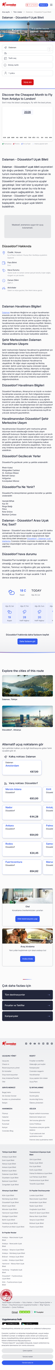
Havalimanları (35, 1075)
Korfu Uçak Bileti (36, 1170)
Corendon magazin (37, 1071)
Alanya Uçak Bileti (9, 1164)
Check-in (43, 5)
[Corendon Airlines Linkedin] (43, 1044)
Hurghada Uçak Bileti (37, 1209)
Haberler (5, 1117)
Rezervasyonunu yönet (10, 1068)
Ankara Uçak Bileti (9, 1167)
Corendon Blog (7, 1131)
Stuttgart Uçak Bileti (9, 1216)
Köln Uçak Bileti (8, 1195)
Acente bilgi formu (36, 1099)
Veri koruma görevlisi (37, 1120)
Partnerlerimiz (35, 1092)
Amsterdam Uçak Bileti (38, 1202)
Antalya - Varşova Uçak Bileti (13, 1250)
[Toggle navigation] (51, 5)
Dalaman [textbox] (12, 48)
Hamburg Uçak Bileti (9, 1223)
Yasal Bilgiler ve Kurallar (11, 1302)
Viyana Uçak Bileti (36, 1227)
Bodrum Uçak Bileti (9, 1171)
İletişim (4, 1103)
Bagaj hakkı (6, 1092)
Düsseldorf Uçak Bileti (10, 1202)
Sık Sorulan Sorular (9, 1096)
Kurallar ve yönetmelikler (11, 1099)
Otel (3, 1081)
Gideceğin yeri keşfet (37, 1064)
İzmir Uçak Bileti (8, 1160)
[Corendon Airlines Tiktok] (47, 1044)
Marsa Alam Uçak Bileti (38, 1216)
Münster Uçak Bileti (9, 1209)
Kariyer (4, 1127)
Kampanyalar (11, 1016)
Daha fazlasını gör (27, 641)
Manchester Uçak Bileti (38, 1199)
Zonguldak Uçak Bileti (10, 1184)
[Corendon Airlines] (9, 5)
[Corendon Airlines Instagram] (26, 1044)
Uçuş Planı (34, 1081)
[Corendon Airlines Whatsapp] (52, 1044)
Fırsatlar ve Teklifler (15, 1005)
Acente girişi (34, 1096)
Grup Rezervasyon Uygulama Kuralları (23, 1305)
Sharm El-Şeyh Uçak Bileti (39, 1213)
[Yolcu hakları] (6, 1295)
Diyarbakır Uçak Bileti (10, 1178)
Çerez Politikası (35, 1124)
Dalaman (6, 313)
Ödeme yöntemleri (36, 1103)
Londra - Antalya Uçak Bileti (12, 1260)
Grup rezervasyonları (10, 1075)
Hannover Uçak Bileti (10, 1213)
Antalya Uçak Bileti (9, 1157)
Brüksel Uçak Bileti (37, 1223)
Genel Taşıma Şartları (42, 1302)
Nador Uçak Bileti (36, 1206)
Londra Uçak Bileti (36, 1195)
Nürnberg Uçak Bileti (10, 1199)
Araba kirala (27, 959)
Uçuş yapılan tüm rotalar (39, 1078)
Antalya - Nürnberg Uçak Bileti (13, 1253)
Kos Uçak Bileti (35, 1166)
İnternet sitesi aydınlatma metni (41, 1140)
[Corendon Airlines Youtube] (35, 1044)
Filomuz (5, 1113)
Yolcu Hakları (27, 1302)
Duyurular (5, 1120)
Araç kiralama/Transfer (10, 1078)
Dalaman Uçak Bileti (9, 1174)
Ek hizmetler (6, 1071)
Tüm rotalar (17, 12)
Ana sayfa (6, 12)
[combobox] (31, 47)
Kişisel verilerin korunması (39, 1113)
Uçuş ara (5, 1061)
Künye (4, 1305)
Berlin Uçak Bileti (8, 1220)
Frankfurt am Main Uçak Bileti (13, 1227)
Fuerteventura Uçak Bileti (39, 1180)
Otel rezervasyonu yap (27, 919)
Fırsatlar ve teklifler (37, 1061)
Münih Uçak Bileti (8, 1206)
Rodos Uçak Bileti (36, 1163)
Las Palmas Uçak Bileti (38, 1177)
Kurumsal (5, 1124)
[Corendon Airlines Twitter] (30, 1044)
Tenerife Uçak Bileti (37, 1184)
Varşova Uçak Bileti (37, 1220)
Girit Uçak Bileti (35, 1159)
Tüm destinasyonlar (15, 995)
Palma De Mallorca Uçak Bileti (41, 1173)
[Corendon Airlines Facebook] (39, 1044)
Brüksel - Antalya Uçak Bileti (13, 1257)
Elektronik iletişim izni (38, 1117)
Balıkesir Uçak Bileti (9, 1181)
